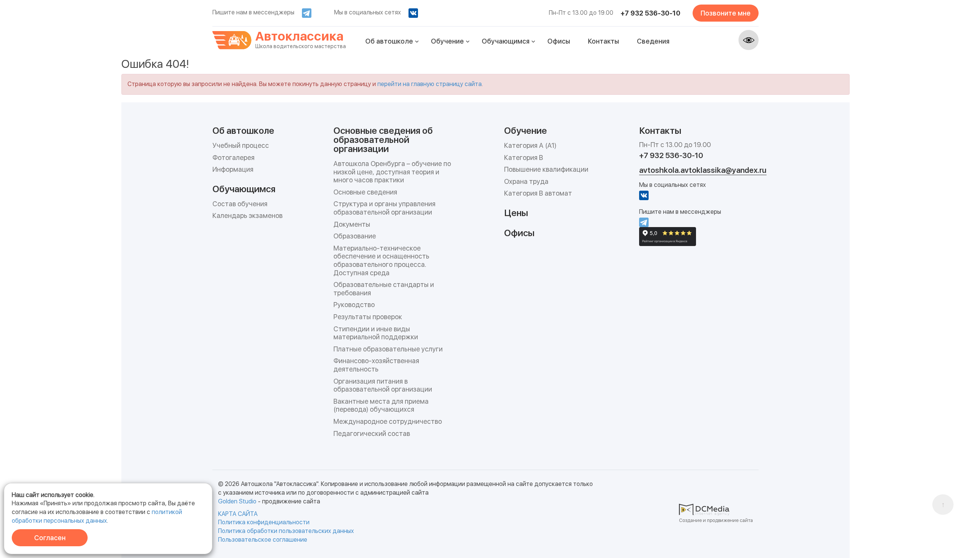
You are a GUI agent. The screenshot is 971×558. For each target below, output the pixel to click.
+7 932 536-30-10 (650, 13)
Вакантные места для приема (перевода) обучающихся (381, 405)
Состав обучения (239, 204)
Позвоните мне (726, 13)
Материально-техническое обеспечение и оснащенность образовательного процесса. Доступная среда (381, 260)
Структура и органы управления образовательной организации (384, 208)
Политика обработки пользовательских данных (286, 530)
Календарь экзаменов (247, 215)
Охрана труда (526, 181)
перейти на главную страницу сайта (429, 84)
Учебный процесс (240, 145)
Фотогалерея (233, 157)
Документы (351, 224)
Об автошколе (389, 41)
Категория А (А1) (530, 145)
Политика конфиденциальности (264, 522)
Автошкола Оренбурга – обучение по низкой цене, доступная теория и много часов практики (392, 172)
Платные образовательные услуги (388, 349)
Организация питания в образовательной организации (382, 385)
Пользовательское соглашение (262, 539)
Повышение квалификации (546, 169)
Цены (516, 212)
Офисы (558, 41)
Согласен (50, 538)
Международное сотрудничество (387, 421)
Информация (232, 169)
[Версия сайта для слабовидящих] (748, 40)
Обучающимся (505, 41)
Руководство (354, 305)
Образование (354, 236)
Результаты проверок (367, 317)
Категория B (523, 157)
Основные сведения (365, 192)
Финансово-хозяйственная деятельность (376, 365)
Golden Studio (237, 501)
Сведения (653, 41)
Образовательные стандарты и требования (383, 289)
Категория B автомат (538, 193)
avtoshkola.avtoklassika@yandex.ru (703, 170)
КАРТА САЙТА (238, 513)
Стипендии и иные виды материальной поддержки (375, 333)
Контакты (603, 41)
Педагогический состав (371, 433)
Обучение (447, 41)
